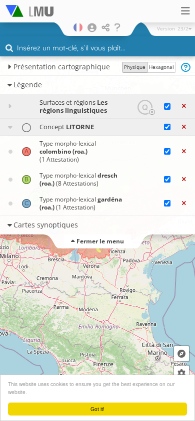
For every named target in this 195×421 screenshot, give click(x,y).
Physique (135, 66)
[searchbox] (98, 48)
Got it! (97, 409)
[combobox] (97, 48)
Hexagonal (161, 66)
